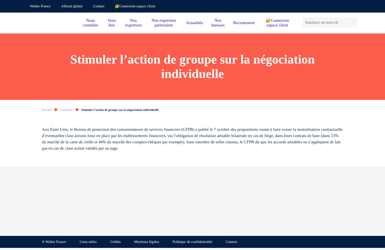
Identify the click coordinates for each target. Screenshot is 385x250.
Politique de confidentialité (192, 242)
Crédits (115, 242)
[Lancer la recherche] (353, 22)
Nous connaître (90, 22)
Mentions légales (146, 242)
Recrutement (244, 23)
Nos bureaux (218, 22)
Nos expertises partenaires (164, 22)
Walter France (40, 6)
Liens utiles (88, 242)
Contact (98, 6)
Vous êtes (112, 22)
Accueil (47, 110)
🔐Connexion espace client (135, 6)
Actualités (194, 23)
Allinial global (71, 6)
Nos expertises (133, 22)
